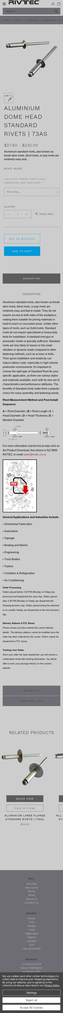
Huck (31, 929)
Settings (31, 993)
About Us (31, 899)
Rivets (17, 20)
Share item (46, 214)
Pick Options (25, 808)
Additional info (31, 701)
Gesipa (31, 926)
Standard (31, 20)
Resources (31, 887)
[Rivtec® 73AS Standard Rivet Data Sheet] (20, 485)
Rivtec (31, 918)
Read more (13, 168)
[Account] (53, 4)
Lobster (31, 941)
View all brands (31, 948)
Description (31, 278)
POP (31, 944)
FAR (31, 922)
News (31, 895)
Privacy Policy (52, 985)
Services (31, 883)
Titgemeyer (31, 933)
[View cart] (58, 4)
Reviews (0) (31, 691)
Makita (31, 937)
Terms (31, 891)
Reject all (31, 1000)
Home (6, 20)
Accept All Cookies (31, 1007)
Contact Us (31, 902)
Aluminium (49, 20)
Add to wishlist (22, 238)
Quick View (25, 798)
